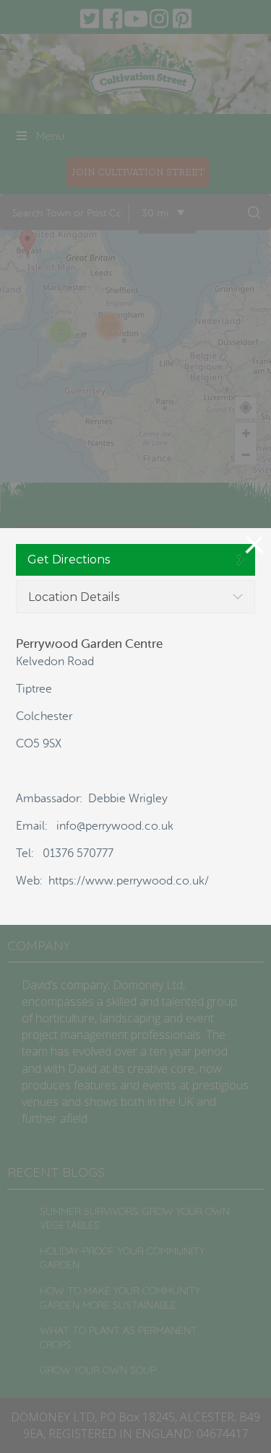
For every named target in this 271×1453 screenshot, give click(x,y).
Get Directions (68, 559)
